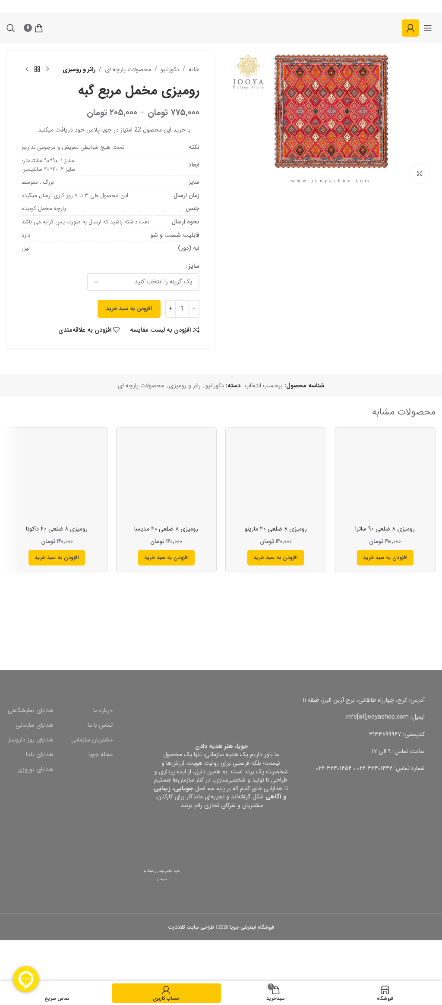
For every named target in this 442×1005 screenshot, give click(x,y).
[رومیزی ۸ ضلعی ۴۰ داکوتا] (57, 477)
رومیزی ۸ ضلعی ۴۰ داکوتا (57, 529)
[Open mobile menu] (427, 28)
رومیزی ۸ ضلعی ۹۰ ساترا (385, 529)
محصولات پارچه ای (128, 69)
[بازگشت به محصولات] (37, 69)
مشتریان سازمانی (92, 739)
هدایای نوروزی (35, 769)
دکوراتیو (170, 69)
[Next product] (27, 69)
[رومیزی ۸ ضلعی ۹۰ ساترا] (385, 477)
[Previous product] (47, 69)
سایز (194, 266)
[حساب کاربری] (410, 28)
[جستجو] (10, 28)
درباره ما (103, 710)
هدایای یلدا (39, 754)
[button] (385, 557)
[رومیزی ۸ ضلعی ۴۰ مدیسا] (166, 477)
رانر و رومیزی (79, 69)
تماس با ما (100, 725)
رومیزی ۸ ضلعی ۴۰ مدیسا (166, 529)
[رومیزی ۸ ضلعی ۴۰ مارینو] (275, 477)
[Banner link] (331, 616)
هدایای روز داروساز (30, 739)
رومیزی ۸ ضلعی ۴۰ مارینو (276, 529)
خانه (194, 69)
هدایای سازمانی (34, 725)
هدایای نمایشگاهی (30, 710)
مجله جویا (100, 754)
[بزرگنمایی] (419, 174)
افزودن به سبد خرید (129, 308)
